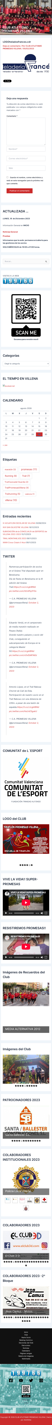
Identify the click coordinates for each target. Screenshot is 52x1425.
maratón (10, 469)
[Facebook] (11, 1380)
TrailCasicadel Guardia (16, 482)
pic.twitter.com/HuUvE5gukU (23, 711)
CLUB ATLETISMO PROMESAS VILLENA (17, 29)
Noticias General (10, 232)
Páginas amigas (26, 1353)
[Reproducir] (6, 913)
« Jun (5, 445)
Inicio (26, 1332)
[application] (26, 903)
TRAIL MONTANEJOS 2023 (14, 538)
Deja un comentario (11, 46)
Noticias (26, 1348)
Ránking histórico (26, 1340)
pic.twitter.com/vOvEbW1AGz (23, 655)
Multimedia (26, 1359)
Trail (26, 476)
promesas (29, 469)
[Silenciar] (42, 913)
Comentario (12, 116)
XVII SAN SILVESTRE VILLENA (16, 527)
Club (26, 1335)
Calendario (26, 1351)
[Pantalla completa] (46, 913)
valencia (29, 494)
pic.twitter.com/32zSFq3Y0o (22, 591)
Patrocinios (26, 1345)
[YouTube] (21, 1380)
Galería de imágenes (26, 1356)
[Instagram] (41, 1380)
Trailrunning (12, 494)
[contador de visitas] (18, 281)
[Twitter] (31, 1380)
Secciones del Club (26, 1343)
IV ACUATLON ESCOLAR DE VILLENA (19, 523)
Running (11, 476)
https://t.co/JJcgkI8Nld (25, 587)
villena (11, 500)
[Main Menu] (46, 29)
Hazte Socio (26, 1337)
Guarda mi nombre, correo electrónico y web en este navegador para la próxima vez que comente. (25, 180)
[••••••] (26, 843)
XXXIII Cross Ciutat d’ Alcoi (14, 542)
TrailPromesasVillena (17, 487)
